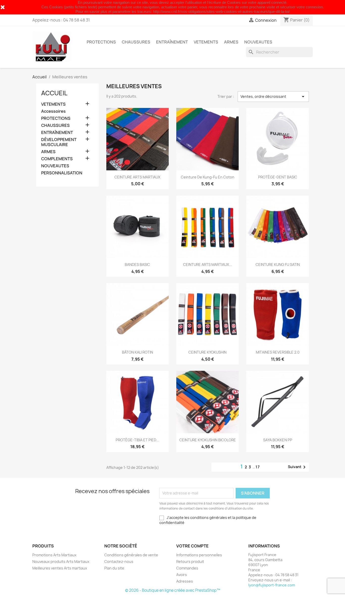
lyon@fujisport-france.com (271, 585)
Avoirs (181, 574)
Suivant (297, 467)
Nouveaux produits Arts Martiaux (60, 561)
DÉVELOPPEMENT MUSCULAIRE (59, 142)
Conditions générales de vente (131, 555)
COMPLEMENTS (57, 159)
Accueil (54, 93)
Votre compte (192, 546)
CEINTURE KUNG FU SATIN (278, 264)
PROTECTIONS (101, 42)
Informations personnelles (199, 555)
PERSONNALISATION (61, 173)
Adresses (184, 581)
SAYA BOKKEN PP (277, 440)
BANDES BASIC (137, 264)
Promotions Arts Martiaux (54, 555)
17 (258, 467)
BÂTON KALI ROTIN (137, 352)
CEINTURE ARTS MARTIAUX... (207, 264)
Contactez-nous (118, 561)
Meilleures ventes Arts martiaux (59, 568)
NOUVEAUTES (258, 42)
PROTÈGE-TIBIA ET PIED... (137, 440)
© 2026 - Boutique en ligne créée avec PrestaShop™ (172, 590)
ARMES (231, 42)
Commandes (187, 568)
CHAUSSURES (136, 42)
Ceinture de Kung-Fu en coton (207, 177)
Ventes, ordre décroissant (273, 97)
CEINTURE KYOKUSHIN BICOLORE (207, 440)
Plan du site (114, 568)
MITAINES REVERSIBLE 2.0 (278, 352)
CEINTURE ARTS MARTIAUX (137, 177)
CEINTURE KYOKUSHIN (207, 352)
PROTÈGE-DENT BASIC (277, 177)
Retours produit (190, 561)
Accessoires (53, 111)
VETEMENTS (206, 42)
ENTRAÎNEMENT (172, 42)
